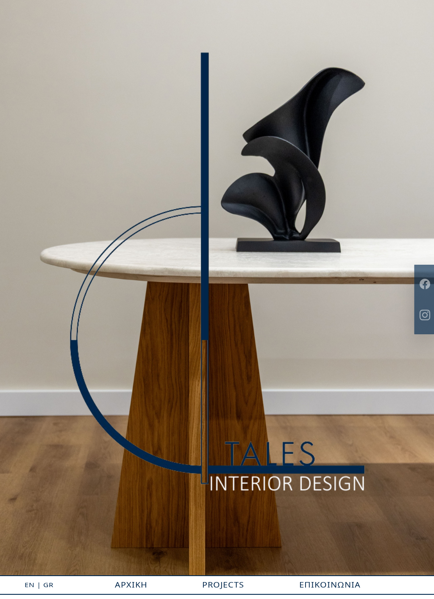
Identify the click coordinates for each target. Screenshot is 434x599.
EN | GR (39, 584)
